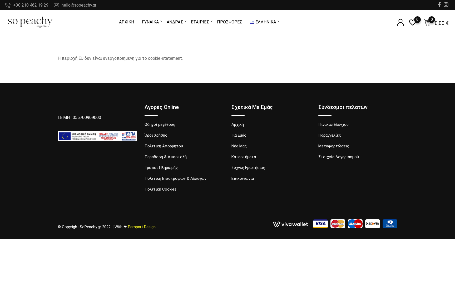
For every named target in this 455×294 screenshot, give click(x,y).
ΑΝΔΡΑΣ (175, 21)
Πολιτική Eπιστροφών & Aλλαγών (175, 178)
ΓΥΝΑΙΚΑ (150, 21)
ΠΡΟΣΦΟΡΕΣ (229, 21)
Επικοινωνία (242, 178)
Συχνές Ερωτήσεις (248, 167)
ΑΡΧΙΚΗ (126, 21)
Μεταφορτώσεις (333, 146)
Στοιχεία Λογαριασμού (338, 157)
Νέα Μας (239, 146)
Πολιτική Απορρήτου (164, 146)
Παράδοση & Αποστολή (166, 157)
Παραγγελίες (329, 135)
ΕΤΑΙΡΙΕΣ (200, 21)
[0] (427, 22)
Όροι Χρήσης (156, 135)
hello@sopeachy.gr (79, 5)
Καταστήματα (243, 157)
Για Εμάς (238, 135)
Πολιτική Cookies (160, 189)
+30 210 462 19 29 (30, 5)
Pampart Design (142, 227)
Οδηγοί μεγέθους (160, 124)
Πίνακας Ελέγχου (333, 124)
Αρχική (237, 124)
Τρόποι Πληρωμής (161, 167)
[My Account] (400, 22)
